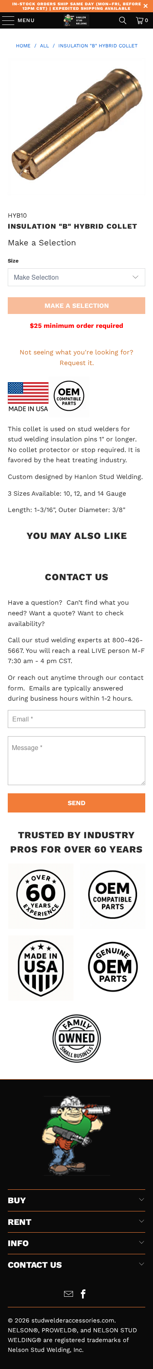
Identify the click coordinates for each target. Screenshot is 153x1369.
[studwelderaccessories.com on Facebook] (84, 1294)
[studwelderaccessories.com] (76, 20)
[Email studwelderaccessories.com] (68, 1294)
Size (13, 261)
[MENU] (4, 20)
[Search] (123, 20)
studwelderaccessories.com (72, 1320)
